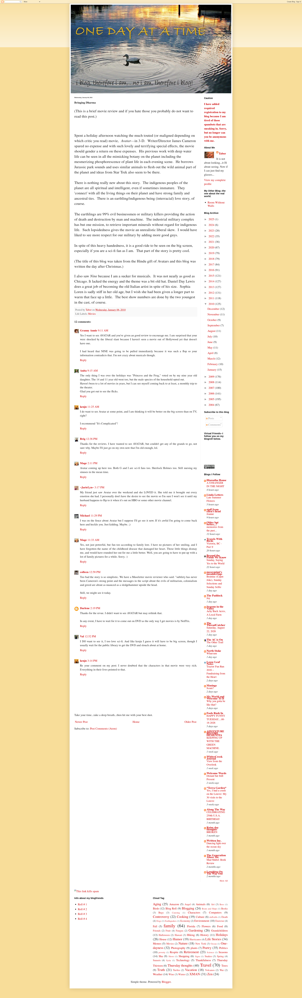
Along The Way (216, 809)
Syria (168, 960)
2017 (212, 264)
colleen (84, 572)
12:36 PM (91, 439)
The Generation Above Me (216, 856)
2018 (212, 259)
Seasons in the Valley (215, 607)
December (214, 309)
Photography (178, 948)
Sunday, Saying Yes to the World (215, 561)
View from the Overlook (214, 762)
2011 (212, 298)
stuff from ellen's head (214, 510)
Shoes (171, 956)
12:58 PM (94, 572)
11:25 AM (93, 407)
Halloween (164, 935)
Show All (224, 880)
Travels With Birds (214, 540)
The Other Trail (215, 642)
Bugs (161, 912)
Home (136, 722)
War (222, 970)
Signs (197, 956)
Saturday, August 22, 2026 (216, 629)
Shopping (184, 956)
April (211, 353)
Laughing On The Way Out (215, 872)
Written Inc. (214, 840)
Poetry (207, 947)
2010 (212, 304)
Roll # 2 (82, 909)
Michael (85, 515)
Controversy (161, 916)
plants (194, 948)
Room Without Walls (216, 204)
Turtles (176, 970)
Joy (208, 598)
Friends (157, 930)
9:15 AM (92, 370)
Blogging (188, 908)
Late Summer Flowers (214, 499)
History (204, 935)
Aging (157, 904)
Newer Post (81, 722)
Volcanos (210, 970)
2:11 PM (92, 463)
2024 (212, 225)
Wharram (212, 653)
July (210, 336)
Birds (156, 908)
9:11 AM (103, 330)
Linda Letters (215, 495)
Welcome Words (216, 773)
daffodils (213, 916)
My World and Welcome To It (215, 697)
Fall (155, 926)
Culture (200, 917)
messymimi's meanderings (214, 573)
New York (200, 943)
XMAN (194, 974)
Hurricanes (195, 939)
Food (220, 926)
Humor (177, 939)
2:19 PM (95, 608)
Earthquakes (170, 920)
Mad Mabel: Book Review (216, 861)
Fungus (179, 930)
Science (210, 952)
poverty (162, 952)
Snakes (208, 956)
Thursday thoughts (180, 965)
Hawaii (178, 935)
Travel (205, 965)
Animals (201, 904)
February (213, 364)
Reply (83, 360)
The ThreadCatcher (216, 624)
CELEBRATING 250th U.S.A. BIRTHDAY (216, 815)
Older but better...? (212, 523)
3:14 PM (92, 660)
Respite (174, 952)
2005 (212, 399)
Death (224, 917)
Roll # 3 (82, 914)
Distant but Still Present (215, 777)
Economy (185, 920)
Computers (215, 912)
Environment (201, 921)
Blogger (166, 982)
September (214, 325)
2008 (212, 382)
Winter (181, 974)
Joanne (210, 514)
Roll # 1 (82, 904)
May (210, 347)
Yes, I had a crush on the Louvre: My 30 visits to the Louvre (216, 796)
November (214, 314)
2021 (212, 242)
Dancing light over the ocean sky (216, 844)
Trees (224, 965)
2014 (212, 281)
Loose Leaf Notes (213, 663)
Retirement (191, 952)
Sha (161, 956)
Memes (157, 943)
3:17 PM (99, 487)
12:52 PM (90, 636)
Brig (82, 439)
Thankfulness (203, 960)
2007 (212, 388)
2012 (212, 292)
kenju (83, 406)
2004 (212, 405)
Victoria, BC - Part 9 (214, 545)
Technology (183, 960)
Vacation (191, 969)
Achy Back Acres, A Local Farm (216, 612)
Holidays (222, 934)
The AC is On (215, 639)
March (212, 358)
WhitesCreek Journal (214, 757)
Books (224, 908)
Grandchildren (219, 930)
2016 (212, 270)
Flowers (206, 926)
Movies (92, 313)
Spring (220, 956)
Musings (212, 685)
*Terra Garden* (216, 788)
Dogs (158, 920)
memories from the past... (215, 528)
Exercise (219, 920)
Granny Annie (88, 330)
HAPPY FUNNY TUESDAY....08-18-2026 (216, 719)
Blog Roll (171, 908)
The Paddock (214, 595)
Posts (211, 418)
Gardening (196, 930)
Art (213, 904)
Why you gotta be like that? (216, 702)
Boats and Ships (209, 908)
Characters (194, 912)
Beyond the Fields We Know (216, 556)
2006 (212, 393)
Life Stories (213, 939)
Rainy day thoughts (213, 828)
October (212, 320)
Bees (222, 904)
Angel (188, 904)
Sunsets (157, 960)
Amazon (174, 904)
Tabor (222, 153)
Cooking (182, 916)
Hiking (191, 935)
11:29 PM (96, 515)
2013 (212, 287)
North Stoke (214, 651)
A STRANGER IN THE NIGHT (215, 484)
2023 (212, 230)
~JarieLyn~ (87, 487)
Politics (223, 948)
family (169, 925)
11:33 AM (93, 540)
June (210, 342)
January (212, 369)
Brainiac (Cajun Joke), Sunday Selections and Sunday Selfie (215, 582)
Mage (83, 463)
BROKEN (212, 832)
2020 (212, 247)
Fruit (168, 930)
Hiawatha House (216, 480)
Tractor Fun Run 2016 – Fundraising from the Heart (216, 672)
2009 (212, 376)
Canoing (176, 912)
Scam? (210, 688)
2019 (212, 253)
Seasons (223, 952)
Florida (191, 926)
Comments (214, 424)
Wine (171, 974)
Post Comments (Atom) (103, 728)
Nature (183, 943)
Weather (157, 974)
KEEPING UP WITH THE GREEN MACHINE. (214, 743)
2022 (212, 236)
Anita (83, 370)
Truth (161, 969)
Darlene (85, 608)
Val (82, 636)
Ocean (214, 943)
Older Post (190, 722)
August (212, 331)
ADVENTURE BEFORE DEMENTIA (215, 733)
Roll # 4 (82, 919)
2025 (212, 219)
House (163, 939)
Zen (210, 974)
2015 (212, 275)
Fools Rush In (215, 713)
